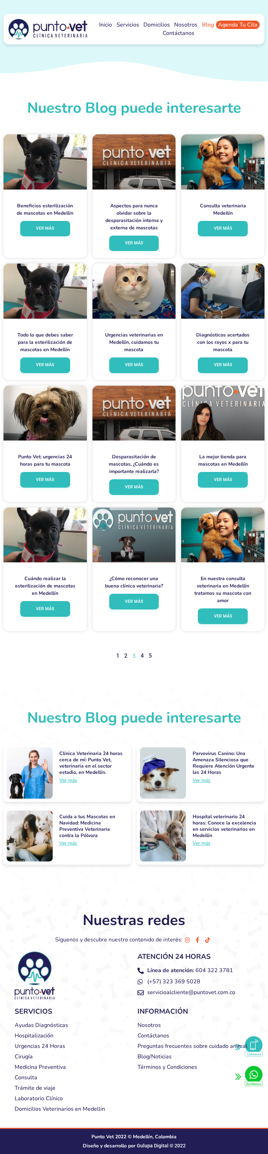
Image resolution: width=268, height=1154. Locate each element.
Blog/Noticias (154, 1056)
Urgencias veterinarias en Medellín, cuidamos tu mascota (134, 342)
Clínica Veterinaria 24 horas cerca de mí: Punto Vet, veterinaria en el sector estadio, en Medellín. (90, 763)
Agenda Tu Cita (238, 25)
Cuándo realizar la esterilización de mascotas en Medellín (45, 586)
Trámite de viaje (35, 1088)
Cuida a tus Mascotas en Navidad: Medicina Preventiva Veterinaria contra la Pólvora (87, 826)
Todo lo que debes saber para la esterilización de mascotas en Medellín (45, 342)
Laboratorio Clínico (39, 1098)
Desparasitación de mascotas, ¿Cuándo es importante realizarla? (134, 464)
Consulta (26, 1077)
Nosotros (186, 25)
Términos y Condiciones (167, 1067)
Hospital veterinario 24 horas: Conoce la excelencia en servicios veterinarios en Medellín (224, 826)
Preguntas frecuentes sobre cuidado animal (192, 1046)
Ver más (45, 228)
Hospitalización (34, 1036)
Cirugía (24, 1056)
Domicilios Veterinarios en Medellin (60, 1109)
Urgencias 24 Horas (40, 1046)
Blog (208, 25)
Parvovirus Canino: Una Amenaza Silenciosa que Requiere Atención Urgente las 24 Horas (223, 763)
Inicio (105, 25)
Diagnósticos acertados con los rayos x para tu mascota (223, 342)
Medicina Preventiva (40, 1067)
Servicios (128, 25)
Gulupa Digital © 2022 (161, 1145)
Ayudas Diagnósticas (41, 1025)
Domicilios (156, 25)
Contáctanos (178, 33)
